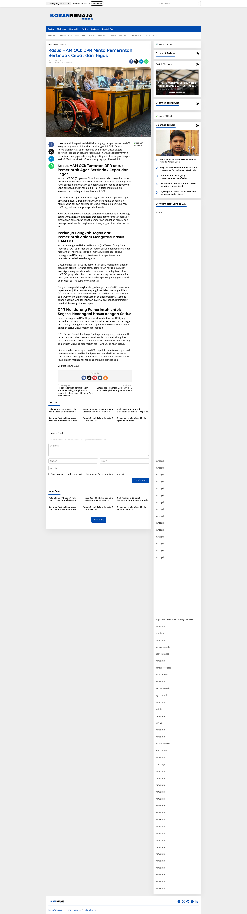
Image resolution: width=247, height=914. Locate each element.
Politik (60, 63)
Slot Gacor (160, 722)
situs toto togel (163, 253)
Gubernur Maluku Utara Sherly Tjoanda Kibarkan (131, 419)
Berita (50, 63)
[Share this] (131, 61)
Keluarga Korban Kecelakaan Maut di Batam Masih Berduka (62, 419)
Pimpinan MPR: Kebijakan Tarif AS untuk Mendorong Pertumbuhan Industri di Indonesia (178, 168)
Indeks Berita (90, 910)
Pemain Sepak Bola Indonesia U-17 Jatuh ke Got (98, 419)
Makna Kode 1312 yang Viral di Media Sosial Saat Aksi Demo (62, 410)
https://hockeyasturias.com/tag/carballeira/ (175, 619)
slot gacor (160, 343)
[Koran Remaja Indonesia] (71, 16)
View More (98, 519)
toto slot (160, 281)
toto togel (160, 233)
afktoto (159, 212)
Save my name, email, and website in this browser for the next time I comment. (88, 474)
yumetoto (160, 564)
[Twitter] (89, 378)
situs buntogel (162, 316)
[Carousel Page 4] (180, 92)
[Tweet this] (136, 61)
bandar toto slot (163, 647)
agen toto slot (162, 653)
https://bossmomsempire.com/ (170, 226)
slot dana (160, 633)
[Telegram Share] (141, 61)
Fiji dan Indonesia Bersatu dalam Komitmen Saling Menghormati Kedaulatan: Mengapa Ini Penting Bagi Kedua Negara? (75, 390)
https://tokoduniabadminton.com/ (171, 261)
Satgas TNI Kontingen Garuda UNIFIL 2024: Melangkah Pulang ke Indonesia (114, 388)
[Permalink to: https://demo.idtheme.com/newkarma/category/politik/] (197, 64)
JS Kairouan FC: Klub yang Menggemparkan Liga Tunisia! (174, 176)
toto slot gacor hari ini (166, 288)
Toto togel (161, 764)
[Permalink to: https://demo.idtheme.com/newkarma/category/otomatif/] (197, 54)
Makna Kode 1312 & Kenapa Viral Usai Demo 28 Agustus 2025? (98, 410)
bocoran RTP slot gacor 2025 (169, 329)
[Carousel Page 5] (184, 92)
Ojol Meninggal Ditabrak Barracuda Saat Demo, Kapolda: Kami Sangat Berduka (132, 410)
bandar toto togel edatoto (168, 240)
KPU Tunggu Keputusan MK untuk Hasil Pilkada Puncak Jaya (178, 160)
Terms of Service (73, 910)
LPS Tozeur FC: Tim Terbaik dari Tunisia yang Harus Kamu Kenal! (178, 184)
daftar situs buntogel (165, 323)
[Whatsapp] (146, 61)
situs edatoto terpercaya (167, 247)
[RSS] (105, 378)
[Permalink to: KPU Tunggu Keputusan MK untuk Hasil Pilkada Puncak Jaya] (177, 143)
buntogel (160, 267)
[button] (198, 3)
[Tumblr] (100, 378)
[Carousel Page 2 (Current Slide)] (173, 92)
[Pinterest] (94, 378)
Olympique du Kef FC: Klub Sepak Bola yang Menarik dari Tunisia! (178, 192)
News (56, 63)
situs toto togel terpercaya (168, 302)
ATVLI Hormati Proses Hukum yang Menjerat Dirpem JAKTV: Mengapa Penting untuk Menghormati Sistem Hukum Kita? (177, 84)
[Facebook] (83, 378)
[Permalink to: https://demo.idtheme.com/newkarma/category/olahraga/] (197, 125)
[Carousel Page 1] (170, 92)
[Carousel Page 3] (177, 92)
